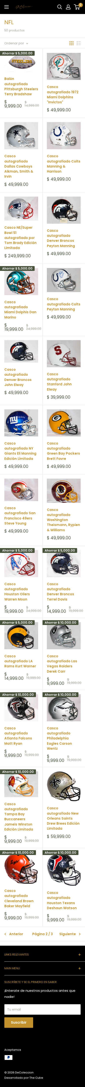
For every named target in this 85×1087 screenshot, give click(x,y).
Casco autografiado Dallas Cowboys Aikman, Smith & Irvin (18, 166)
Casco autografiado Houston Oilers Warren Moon (17, 592)
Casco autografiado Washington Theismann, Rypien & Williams (63, 519)
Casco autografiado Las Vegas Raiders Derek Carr (62, 664)
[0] (77, 7)
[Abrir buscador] (59, 7)
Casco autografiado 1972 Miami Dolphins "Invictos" (62, 94)
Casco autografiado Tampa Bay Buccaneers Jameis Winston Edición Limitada (18, 817)
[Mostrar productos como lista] (79, 43)
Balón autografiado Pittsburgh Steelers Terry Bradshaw (21, 86)
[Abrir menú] (6, 7)
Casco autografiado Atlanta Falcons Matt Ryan (18, 736)
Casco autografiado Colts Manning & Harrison (63, 164)
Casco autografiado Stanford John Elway (59, 382)
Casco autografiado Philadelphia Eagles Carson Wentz (59, 738)
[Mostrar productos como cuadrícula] (71, 43)
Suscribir (19, 1022)
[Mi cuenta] (68, 7)
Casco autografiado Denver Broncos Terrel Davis (60, 592)
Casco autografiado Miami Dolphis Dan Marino (20, 310)
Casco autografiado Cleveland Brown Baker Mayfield (19, 898)
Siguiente (67, 934)
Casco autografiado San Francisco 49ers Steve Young (20, 516)
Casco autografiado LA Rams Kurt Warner (20, 661)
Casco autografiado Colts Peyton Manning (63, 304)
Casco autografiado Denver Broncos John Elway (18, 377)
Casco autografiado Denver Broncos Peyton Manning (61, 238)
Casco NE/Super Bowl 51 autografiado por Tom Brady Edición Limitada (20, 237)
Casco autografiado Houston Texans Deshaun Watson (62, 900)
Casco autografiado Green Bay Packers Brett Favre (63, 451)
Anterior (16, 934)
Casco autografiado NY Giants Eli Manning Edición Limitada (20, 451)
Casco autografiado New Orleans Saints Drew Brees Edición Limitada (63, 818)
